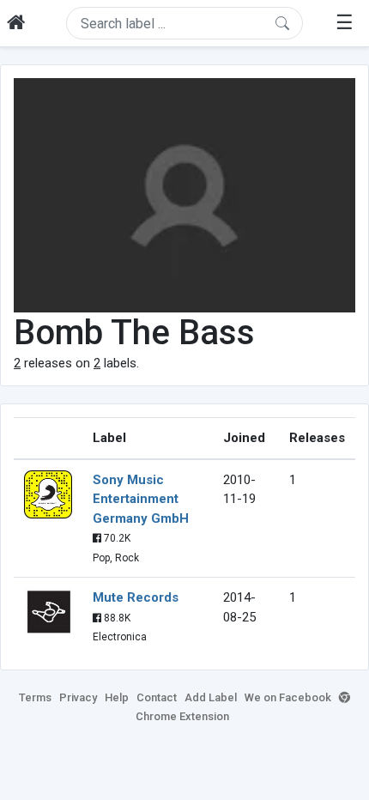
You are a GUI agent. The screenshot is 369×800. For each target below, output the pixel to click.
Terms (35, 697)
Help (117, 697)
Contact (156, 697)
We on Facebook (288, 697)
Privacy (78, 697)
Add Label (210, 697)
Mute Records (135, 597)
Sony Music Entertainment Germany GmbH (141, 499)
